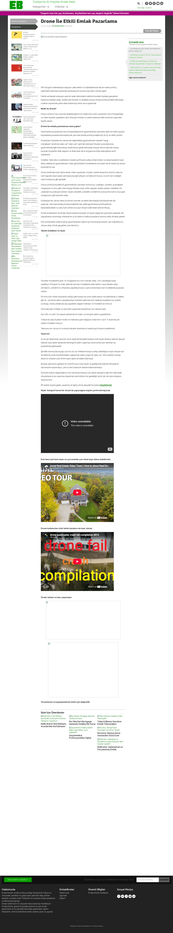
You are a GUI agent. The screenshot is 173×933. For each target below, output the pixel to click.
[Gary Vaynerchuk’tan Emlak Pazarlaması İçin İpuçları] (16, 213)
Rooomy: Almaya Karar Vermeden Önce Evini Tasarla (109, 734)
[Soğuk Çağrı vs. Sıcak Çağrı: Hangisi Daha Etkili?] (16, 236)
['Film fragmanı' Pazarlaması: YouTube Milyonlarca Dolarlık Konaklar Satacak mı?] (16, 67)
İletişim (62, 898)
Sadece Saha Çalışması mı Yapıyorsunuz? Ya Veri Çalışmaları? (29, 83)
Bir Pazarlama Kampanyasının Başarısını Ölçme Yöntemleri (29, 259)
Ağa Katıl (63, 895)
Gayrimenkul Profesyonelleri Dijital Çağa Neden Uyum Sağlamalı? (80, 736)
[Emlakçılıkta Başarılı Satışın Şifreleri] (16, 146)
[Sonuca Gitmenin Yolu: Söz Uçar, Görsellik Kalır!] (16, 119)
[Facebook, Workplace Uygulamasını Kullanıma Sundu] (16, 190)
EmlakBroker (58, 26)
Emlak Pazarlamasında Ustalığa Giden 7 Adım (29, 35)
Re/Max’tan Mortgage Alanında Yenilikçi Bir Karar (82, 722)
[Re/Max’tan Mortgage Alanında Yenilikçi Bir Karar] (82, 717)
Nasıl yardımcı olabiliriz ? (18, 880)
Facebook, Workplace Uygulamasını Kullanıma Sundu (30, 190)
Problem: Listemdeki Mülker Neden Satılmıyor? (30, 57)
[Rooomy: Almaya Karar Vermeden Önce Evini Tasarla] (110, 728)
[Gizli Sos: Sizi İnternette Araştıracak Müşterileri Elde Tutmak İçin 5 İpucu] (16, 223)
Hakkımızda (64, 893)
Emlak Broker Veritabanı (98, 893)
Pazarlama (16, 27)
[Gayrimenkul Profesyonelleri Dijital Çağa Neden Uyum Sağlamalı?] (82, 730)
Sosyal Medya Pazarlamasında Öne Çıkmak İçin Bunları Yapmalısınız (30, 107)
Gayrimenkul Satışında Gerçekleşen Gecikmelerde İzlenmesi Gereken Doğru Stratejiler (29, 132)
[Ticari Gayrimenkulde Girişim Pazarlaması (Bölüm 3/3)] (16, 47)
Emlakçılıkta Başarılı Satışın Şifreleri (30, 144)
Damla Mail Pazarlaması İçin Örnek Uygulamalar (30, 167)
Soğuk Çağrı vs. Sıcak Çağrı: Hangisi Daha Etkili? (30, 235)
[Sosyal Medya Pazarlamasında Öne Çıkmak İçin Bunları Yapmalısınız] (16, 107)
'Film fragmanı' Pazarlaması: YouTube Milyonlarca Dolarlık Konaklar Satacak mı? (30, 69)
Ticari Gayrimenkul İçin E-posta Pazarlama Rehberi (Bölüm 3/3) (30, 179)
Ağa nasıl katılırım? (137, 78)
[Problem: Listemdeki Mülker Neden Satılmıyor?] (16, 57)
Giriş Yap (140, 8)
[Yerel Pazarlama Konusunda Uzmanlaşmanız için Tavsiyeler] (16, 94)
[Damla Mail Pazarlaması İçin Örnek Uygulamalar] (16, 167)
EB (141, 51)
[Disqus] (86, 784)
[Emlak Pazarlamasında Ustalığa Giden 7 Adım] (16, 34)
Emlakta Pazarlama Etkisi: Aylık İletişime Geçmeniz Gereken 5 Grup (30, 201)
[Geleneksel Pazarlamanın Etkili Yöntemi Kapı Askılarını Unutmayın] (16, 246)
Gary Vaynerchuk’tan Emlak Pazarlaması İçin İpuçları (30, 213)
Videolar (60, 6)
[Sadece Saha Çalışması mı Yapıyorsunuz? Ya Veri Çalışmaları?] (16, 82)
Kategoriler (39, 6)
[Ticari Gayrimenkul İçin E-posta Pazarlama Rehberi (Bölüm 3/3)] (16, 178)
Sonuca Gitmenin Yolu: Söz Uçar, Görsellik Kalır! (29, 119)
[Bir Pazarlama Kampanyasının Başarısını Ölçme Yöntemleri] (16, 258)
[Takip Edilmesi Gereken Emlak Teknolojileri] (110, 717)
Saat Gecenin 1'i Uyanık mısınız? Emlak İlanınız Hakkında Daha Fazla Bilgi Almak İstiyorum (145, 70)
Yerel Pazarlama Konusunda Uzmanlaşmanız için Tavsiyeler (30, 95)
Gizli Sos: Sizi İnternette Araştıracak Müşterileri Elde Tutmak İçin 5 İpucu (30, 224)
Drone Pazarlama (18, 21)
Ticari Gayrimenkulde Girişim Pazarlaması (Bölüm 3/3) (30, 47)
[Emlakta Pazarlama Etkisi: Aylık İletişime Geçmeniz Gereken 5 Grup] (16, 201)
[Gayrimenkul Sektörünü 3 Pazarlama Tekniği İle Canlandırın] (16, 155)
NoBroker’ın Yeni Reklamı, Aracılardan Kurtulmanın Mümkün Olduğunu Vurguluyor (53, 725)
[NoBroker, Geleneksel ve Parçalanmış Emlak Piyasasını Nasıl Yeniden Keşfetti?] (110, 741)
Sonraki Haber (152, 31)
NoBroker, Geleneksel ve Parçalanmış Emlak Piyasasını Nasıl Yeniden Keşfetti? (110, 748)
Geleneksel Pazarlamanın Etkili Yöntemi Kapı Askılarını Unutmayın (30, 247)
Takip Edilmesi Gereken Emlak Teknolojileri (109, 722)
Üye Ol (148, 8)
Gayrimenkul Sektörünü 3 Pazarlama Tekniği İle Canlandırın (30, 156)
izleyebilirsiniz (106, 385)
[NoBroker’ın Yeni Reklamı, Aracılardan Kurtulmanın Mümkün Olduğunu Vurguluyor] (54, 718)
